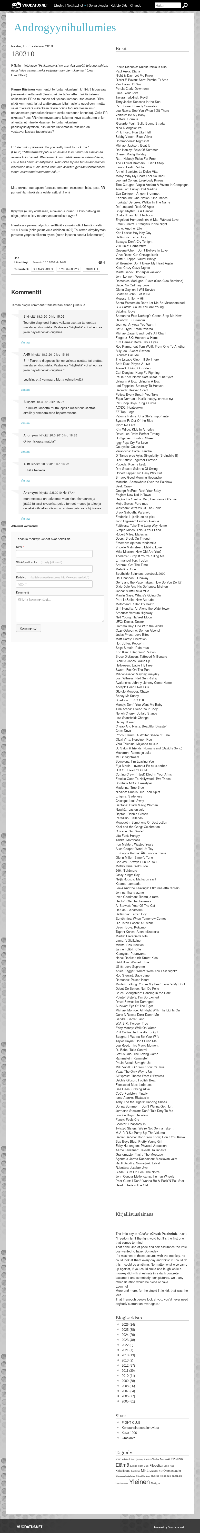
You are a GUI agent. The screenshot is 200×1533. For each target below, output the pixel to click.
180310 (23, 53)
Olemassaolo (43, 269)
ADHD (118, 1459)
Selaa (98, 5)
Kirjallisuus (123, 1470)
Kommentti (23, 592)
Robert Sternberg (143, 1476)
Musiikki (154, 1471)
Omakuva (128, 1438)
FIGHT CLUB (131, 1422)
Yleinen (139, 1481)
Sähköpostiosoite (39, 562)
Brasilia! (147, 1459)
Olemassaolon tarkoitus (125, 1476)
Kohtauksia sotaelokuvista (140, 1428)
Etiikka (133, 1466)
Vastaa (25, 342)
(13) (128, 1355)
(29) (128, 1335)
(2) (127, 1360)
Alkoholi (126, 1459)
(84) (128, 1391)
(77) (128, 1396)
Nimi (20, 547)
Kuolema (135, 1471)
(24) (128, 1324)
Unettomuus (122, 1483)
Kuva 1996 (129, 1433)
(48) (128, 1340)
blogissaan (99, 89)
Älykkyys (155, 1483)
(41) (128, 1376)
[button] (85, 5)
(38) (128, 1329)
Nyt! (160, 1471)
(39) (128, 1370)
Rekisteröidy (118, 5)
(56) (128, 1386)
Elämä (122, 1465)
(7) (127, 1350)
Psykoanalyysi (68, 269)
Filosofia (155, 1465)
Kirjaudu (135, 5)
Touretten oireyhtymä (89, 230)
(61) (128, 1401)
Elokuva (177, 1459)
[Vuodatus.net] (29, 1526)
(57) (128, 1365)
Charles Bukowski (160, 1459)
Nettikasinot (75, 5)
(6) (127, 1345)
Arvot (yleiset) (137, 1459)
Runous (155, 1476)
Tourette (91, 269)
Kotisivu (52, 577)
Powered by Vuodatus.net (168, 1527)
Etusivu (59, 5)
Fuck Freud (168, 1466)
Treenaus (165, 1475)
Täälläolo (177, 1475)
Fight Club (143, 1466)
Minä (145, 1470)
